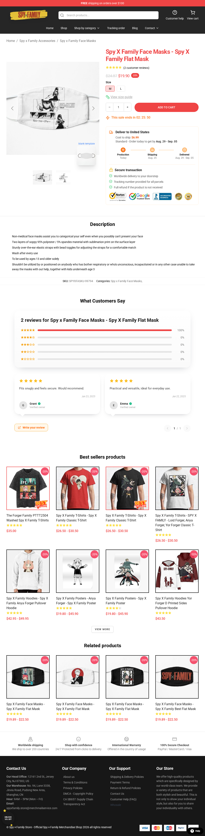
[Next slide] (93, 108)
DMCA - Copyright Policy (78, 793)
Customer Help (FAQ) (123, 799)
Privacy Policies (72, 788)
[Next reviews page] (187, 428)
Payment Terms (120, 782)
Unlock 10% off (8, 818)
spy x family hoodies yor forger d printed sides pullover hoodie (173, 603)
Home (10, 41)
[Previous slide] (12, 108)
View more (102, 629)
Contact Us (117, 793)
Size (108, 82)
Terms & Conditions (75, 782)
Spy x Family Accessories (37, 41)
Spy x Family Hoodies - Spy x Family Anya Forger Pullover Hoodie (27, 603)
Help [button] (197, 831)
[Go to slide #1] (42, 177)
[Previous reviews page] (167, 428)
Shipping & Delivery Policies (127, 776)
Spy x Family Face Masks (78, 41)
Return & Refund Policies (125, 788)
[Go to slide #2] (63, 177)
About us (68, 776)
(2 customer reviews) (136, 67)
